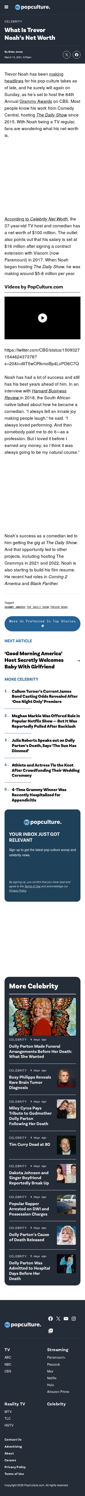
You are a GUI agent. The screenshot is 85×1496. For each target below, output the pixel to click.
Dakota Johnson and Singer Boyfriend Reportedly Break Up (29, 1178)
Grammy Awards (35, 101)
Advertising (13, 1446)
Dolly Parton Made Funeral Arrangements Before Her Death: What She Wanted (40, 1051)
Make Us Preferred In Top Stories (42, 621)
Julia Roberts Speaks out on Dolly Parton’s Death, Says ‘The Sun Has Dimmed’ (44, 745)
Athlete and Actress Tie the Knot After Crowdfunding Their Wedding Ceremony (46, 770)
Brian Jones (15, 51)
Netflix (52, 1378)
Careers (10, 1460)
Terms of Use (32, 886)
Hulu (50, 1384)
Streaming (57, 1349)
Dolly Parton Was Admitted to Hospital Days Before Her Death (29, 1270)
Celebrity (13, 21)
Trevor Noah (59, 607)
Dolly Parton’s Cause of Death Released (29, 1237)
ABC (8, 1357)
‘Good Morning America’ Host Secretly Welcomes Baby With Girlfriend (34, 660)
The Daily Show (51, 115)
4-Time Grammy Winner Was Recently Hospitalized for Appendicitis (39, 794)
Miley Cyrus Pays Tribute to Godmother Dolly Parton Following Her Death (30, 1115)
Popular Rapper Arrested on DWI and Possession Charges (29, 1208)
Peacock (53, 1364)
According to (17, 219)
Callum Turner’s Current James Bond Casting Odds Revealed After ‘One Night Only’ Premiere (45, 696)
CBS (8, 1371)
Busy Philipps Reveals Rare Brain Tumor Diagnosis (30, 1082)
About (9, 1453)
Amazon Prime (58, 1391)
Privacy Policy (17, 890)
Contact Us (13, 1439)
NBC (8, 1364)
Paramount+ (56, 1357)
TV (7, 1349)
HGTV (9, 1425)
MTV (8, 1411)
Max (50, 1371)
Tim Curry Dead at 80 (29, 1144)
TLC (8, 1418)
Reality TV (15, 1403)
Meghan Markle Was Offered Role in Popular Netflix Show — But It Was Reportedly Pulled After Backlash (46, 721)
